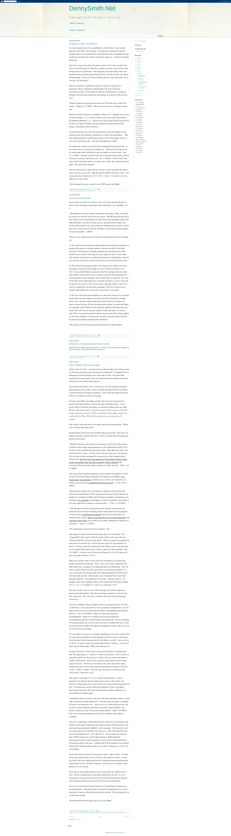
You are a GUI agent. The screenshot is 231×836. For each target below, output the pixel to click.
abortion (74, 190)
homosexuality (104, 812)
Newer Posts (72, 816)
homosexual (84, 336)
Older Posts (126, 816)
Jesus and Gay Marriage (79, 198)
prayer (86, 190)
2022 (137, 66)
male (90, 336)
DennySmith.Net (92, 8)
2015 (137, 69)
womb (93, 190)
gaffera (114, 832)
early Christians (80, 357)
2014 (137, 71)
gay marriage (78, 336)
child (78, 190)
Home (99, 816)
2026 (137, 58)
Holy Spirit (85, 812)
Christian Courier (140, 51)
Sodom (116, 812)
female (74, 336)
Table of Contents (77, 23)
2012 (137, 95)
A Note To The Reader (141, 41)
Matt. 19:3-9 (94, 336)
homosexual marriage (97, 812)
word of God (122, 812)
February (140, 90)
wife (98, 336)
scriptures (112, 812)
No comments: (93, 189)
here (103, 349)
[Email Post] (98, 189)
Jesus (88, 336)
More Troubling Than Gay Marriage (84, 365)
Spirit (119, 812)
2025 (137, 60)
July (139, 73)
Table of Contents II (77, 30)
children (80, 190)
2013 (137, 93)
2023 (137, 64)
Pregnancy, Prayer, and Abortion (83, 44)
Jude (109, 812)
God (83, 190)
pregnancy (90, 190)
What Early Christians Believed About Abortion (89, 344)
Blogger (123, 832)
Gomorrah (81, 812)
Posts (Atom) (78, 819)
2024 (137, 62)
